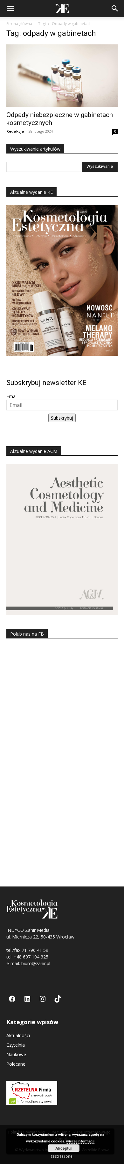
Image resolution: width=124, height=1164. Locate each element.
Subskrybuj (62, 418)
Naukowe (16, 1054)
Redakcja (15, 131)
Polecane (15, 1064)
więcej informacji (80, 1141)
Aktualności (18, 1035)
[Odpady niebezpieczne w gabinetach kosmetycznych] (62, 75)
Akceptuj (63, 1148)
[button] (10, 8)
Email (11, 396)
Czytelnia (15, 1045)
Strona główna (19, 23)
